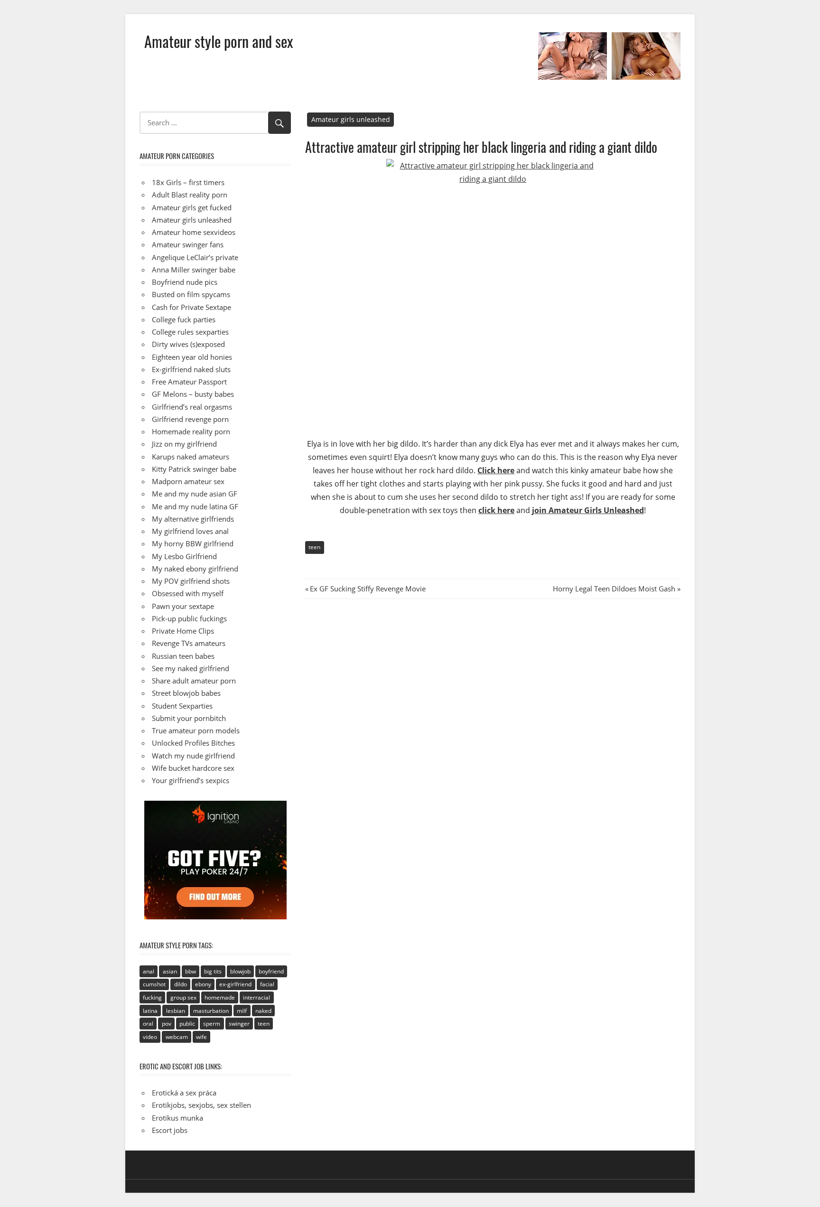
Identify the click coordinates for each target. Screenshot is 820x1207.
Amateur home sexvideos (193, 232)
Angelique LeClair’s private (195, 257)
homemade (220, 997)
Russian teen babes (183, 656)
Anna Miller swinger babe (193, 269)
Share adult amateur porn (194, 680)
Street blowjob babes (186, 693)
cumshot (154, 984)
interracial (256, 997)
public (187, 1024)
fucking (152, 997)
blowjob (240, 971)
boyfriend (271, 971)
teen (314, 547)
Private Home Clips (183, 631)
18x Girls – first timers (188, 182)
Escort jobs (169, 1130)
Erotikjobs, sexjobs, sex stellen (201, 1105)
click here (496, 510)
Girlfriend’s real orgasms (192, 407)
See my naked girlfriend (190, 668)
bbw (190, 971)
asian (170, 971)
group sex (183, 997)
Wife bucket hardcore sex (193, 768)
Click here (495, 470)
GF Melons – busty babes (193, 394)
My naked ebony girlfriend (195, 568)
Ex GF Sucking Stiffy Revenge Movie (367, 588)
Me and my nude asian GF (194, 493)
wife (201, 1037)
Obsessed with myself (188, 593)
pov (166, 1024)
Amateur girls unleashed (350, 119)
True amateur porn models (196, 730)
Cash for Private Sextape (191, 307)
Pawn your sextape (183, 606)
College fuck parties (183, 319)
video (150, 1037)
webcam (177, 1037)
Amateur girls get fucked (192, 207)
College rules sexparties (190, 332)
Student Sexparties (182, 706)
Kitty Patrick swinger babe (194, 469)
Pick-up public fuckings (189, 618)
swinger (239, 1024)
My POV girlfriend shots (191, 581)
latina (150, 1011)
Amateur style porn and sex (218, 41)
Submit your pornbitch (189, 718)
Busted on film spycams (191, 294)
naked (263, 1011)
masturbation (211, 1011)
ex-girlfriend (235, 984)
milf (242, 1011)
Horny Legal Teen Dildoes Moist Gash (614, 588)
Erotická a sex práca (184, 1092)
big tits (213, 971)
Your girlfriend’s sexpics (190, 780)
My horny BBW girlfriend (192, 543)
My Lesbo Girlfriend (184, 556)
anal (148, 971)
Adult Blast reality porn (189, 194)
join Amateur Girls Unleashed (588, 510)
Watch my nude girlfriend (193, 755)
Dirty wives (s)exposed (188, 344)
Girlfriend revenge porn (190, 419)
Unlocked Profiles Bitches (193, 743)
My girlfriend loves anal (190, 531)
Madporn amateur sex (188, 481)
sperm (211, 1024)
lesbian (175, 1011)
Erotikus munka (177, 1118)
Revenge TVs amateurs (188, 643)
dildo (180, 984)
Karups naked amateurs (190, 456)
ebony (203, 984)
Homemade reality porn (191, 431)
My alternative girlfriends (193, 519)
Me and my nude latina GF (195, 506)
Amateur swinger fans (188, 244)
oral (148, 1024)
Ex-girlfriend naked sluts (191, 369)
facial (267, 984)
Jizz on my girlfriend (184, 444)
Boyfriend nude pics (184, 282)
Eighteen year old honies (192, 357)
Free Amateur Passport (189, 381)
